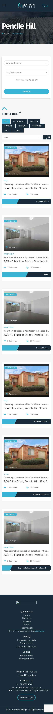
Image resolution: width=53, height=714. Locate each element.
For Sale (8, 126)
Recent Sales (26, 655)
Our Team (26, 621)
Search (26, 91)
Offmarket (37, 126)
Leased (18, 130)
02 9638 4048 (26, 684)
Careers (26, 624)
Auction (34, 121)
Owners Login (26, 697)
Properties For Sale (26, 640)
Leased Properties (27, 675)
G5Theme (39, 631)
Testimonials (27, 628)
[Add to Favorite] (26, 160)
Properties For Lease (26, 672)
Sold (7, 130)
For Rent (22, 126)
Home (6, 34)
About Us (26, 618)
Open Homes (26, 643)
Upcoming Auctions (26, 646)
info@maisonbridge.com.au (28, 687)
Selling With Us (26, 658)
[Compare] (32, 160)
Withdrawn (18, 121)
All (6, 121)
